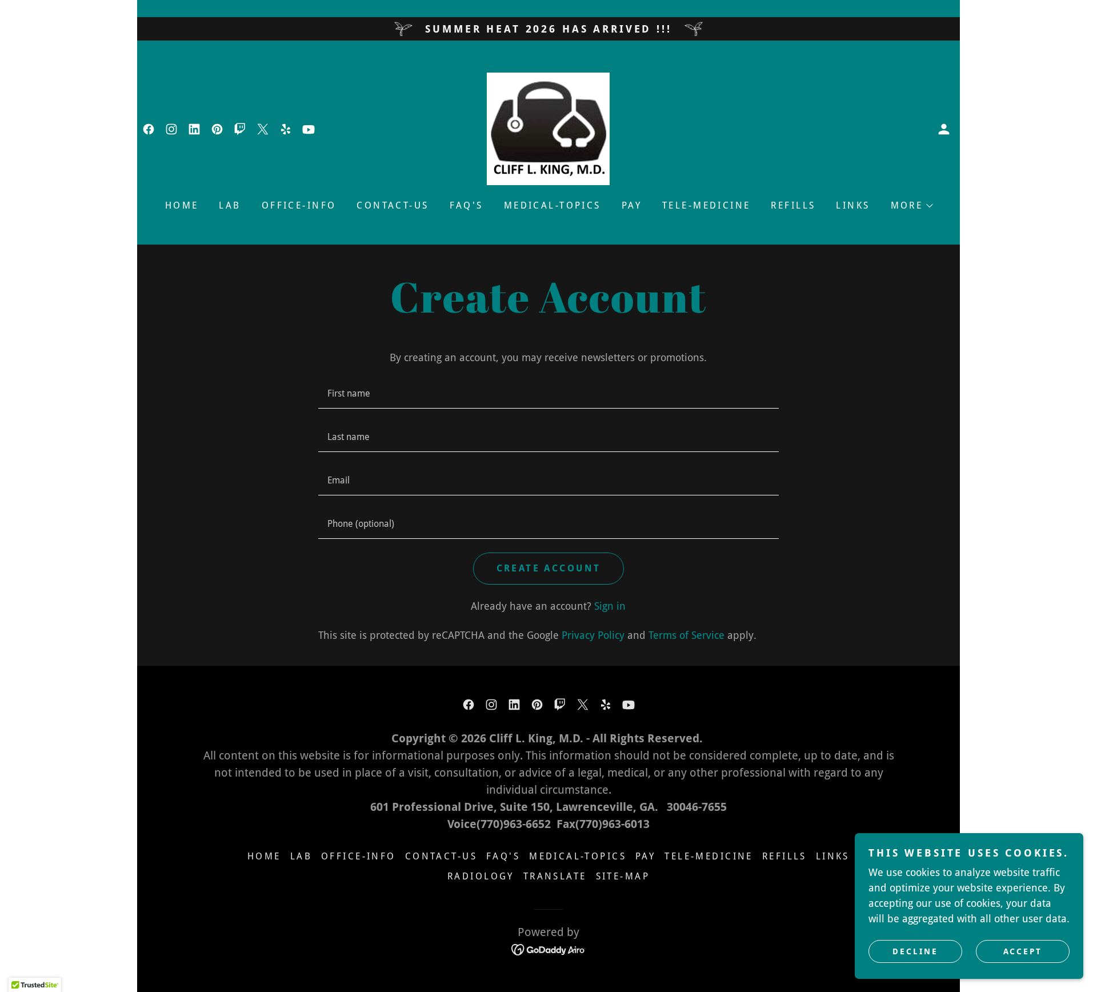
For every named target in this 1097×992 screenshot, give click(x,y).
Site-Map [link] (623, 876)
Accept (1023, 950)
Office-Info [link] (299, 205)
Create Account (549, 568)
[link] (148, 129)
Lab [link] (230, 205)
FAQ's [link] (466, 205)
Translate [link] (555, 876)
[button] (943, 129)
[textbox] (548, 394)
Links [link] (853, 205)
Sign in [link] (610, 606)
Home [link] (182, 205)
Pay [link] (632, 205)
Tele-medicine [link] (706, 205)
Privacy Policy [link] (593, 635)
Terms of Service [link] (686, 635)
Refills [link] (793, 205)
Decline (915, 950)
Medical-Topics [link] (552, 205)
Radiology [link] (480, 876)
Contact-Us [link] (393, 205)
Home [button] (264, 856)
